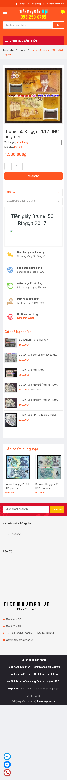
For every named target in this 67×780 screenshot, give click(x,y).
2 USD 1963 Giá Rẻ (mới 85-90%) (37, 414)
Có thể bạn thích (17, 332)
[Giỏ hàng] (62, 13)
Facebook (14, 534)
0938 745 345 (14, 625)
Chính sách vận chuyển (47, 667)
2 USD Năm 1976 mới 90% (33, 339)
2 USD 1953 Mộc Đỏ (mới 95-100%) (39, 399)
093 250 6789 (25, 318)
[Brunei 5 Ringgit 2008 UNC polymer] (49, 467)
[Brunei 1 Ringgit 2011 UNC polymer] (18, 467)
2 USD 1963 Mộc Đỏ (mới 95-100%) (39, 384)
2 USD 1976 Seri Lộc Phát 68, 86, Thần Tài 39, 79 (37, 355)
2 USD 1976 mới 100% (31, 369)
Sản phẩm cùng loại (21, 449)
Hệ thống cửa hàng (55, 4)
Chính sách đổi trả (19, 674)
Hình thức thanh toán (46, 674)
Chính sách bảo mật (18, 667)
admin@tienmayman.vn (19, 639)
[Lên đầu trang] (56, 772)
